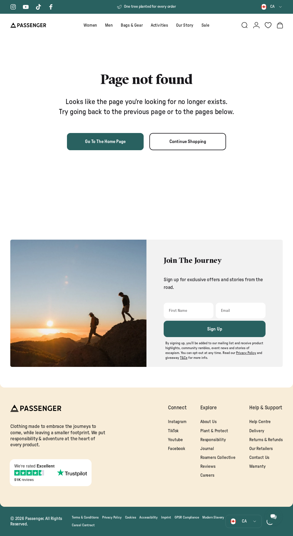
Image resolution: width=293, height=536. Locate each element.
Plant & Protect (214, 431)
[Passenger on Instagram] (13, 7)
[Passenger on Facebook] (51, 7)
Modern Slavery (213, 517)
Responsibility (213, 440)
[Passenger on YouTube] (26, 7)
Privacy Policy (112, 517)
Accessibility (148, 517)
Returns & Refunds (266, 440)
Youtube (175, 440)
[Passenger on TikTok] (38, 7)
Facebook (176, 449)
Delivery (256, 431)
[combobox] (272, 7)
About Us (208, 422)
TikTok (173, 431)
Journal (207, 449)
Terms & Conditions (85, 517)
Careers (207, 475)
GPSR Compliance (187, 517)
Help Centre (260, 422)
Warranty (257, 466)
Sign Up (214, 329)
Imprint (166, 517)
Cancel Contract (83, 525)
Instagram (177, 422)
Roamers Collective (217, 457)
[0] (268, 25)
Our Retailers (261, 449)
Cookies (130, 517)
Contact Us (259, 457)
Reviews (207, 466)
